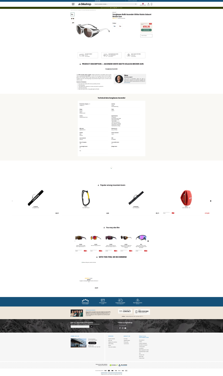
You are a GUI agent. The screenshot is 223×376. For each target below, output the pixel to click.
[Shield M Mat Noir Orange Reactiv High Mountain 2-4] (80, 238)
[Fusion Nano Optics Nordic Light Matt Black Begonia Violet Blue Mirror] (141, 238)
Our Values (125, 338)
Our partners (141, 348)
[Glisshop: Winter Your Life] (84, 4)
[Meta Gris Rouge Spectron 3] (95, 238)
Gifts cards (110, 340)
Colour (114, 23)
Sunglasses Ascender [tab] (111, 69)
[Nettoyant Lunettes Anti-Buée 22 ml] (89, 269)
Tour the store (126, 343)
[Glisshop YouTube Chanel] (125, 328)
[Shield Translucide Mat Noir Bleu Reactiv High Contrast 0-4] (110, 238)
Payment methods (111, 338)
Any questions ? (142, 340)
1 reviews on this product (121, 18)
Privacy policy (126, 342)
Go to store (92, 343)
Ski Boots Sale (141, 354)
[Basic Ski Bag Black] (136, 198)
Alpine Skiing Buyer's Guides (144, 349)
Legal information (127, 340)
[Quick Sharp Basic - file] (186, 198)
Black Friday (141, 356)
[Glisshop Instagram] (122, 328)
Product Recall (141, 358)
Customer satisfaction (143, 343)
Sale (140, 353)
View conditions (87, 56)
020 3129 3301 (127, 82)
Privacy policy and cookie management (115, 372)
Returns (109, 345)
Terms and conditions (112, 347)
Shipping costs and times (112, 342)
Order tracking (110, 343)
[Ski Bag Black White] (36, 198)
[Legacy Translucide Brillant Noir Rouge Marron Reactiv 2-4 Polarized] (126, 238)
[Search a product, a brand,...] (135, 4)
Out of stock (146, 30)
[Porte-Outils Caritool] (86, 198)
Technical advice (142, 346)
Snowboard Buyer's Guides (143, 351)
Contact (140, 341)
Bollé (114, 12)
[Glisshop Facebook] (120, 328)
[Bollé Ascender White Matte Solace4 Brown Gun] (93, 30)
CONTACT (127, 311)
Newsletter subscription (143, 345)
